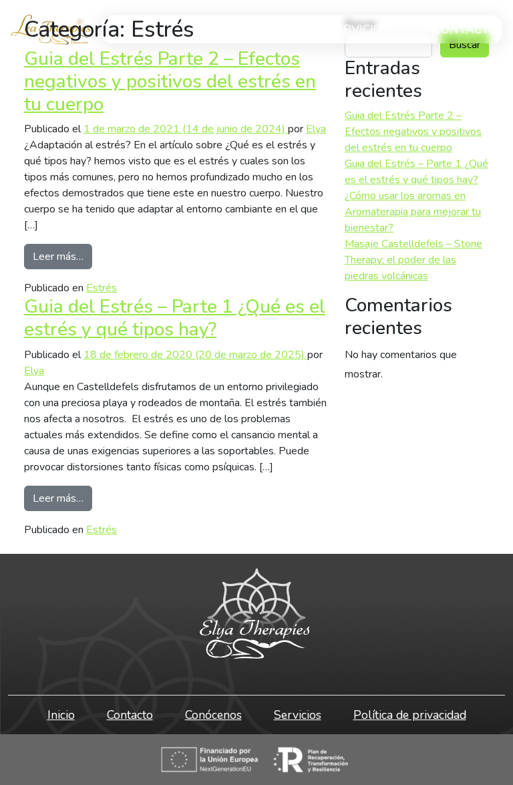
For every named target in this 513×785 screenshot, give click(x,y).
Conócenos (213, 715)
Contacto (465, 29)
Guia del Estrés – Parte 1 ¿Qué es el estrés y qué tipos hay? (174, 318)
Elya (316, 129)
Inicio (61, 715)
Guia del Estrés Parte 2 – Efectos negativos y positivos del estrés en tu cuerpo (170, 81)
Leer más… (62, 256)
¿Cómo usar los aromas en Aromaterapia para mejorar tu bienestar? (413, 211)
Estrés (101, 288)
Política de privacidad (409, 715)
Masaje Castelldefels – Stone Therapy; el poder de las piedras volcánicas (413, 260)
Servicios (359, 29)
